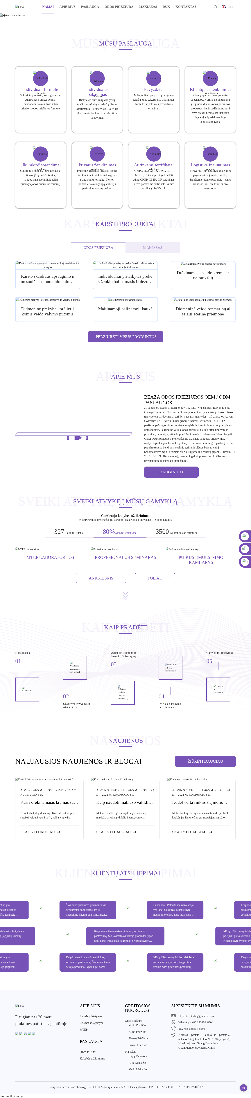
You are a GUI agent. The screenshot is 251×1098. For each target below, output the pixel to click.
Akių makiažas (137, 1062)
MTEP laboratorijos (50, 557)
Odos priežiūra (119, 6)
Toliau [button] (155, 578)
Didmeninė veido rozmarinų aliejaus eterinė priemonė (203, 311)
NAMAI (48, 6)
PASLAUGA (90, 6)
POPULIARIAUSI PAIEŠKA (186, 1087)
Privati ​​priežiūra (138, 1045)
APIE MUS (67, 6)
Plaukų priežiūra (138, 1038)
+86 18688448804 (202, 1022)
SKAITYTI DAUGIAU (37, 832)
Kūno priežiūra (137, 1031)
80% (109, 531)
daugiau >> (171, 472)
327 (59, 531)
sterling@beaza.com (202, 1016)
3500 (162, 531)
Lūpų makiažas (138, 1056)
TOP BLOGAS (156, 1087)
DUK (166, 6)
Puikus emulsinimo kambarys (201, 560)
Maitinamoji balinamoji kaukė (125, 308)
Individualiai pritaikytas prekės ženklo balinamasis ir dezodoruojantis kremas (125, 279)
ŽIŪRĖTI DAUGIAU (205, 761)
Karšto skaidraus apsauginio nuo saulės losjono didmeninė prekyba (48, 279)
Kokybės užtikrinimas (92, 1058)
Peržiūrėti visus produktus (126, 336)
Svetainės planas (135, 1087)
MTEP (84, 1029)
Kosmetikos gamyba (91, 1022)
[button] (11, 15)
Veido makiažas (138, 1069)
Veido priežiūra (137, 1025)
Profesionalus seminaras (125, 557)
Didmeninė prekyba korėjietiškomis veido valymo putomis (47, 311)
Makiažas (148, 6)
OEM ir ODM (88, 1051)
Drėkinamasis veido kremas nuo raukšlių (203, 275)
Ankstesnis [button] (101, 578)
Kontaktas (185, 6)
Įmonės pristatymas (91, 1016)
